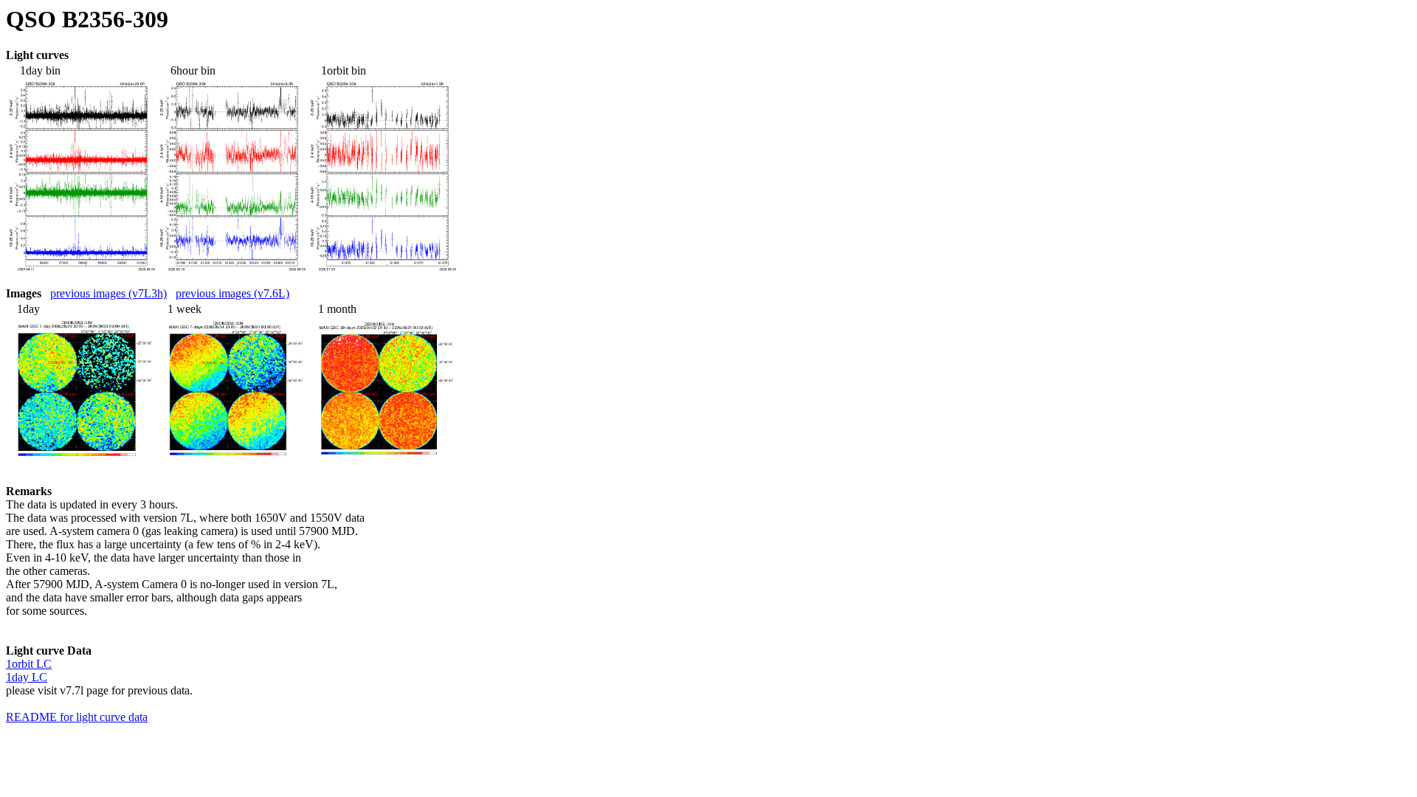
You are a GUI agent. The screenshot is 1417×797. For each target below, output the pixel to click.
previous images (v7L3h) (108, 293)
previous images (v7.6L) (232, 293)
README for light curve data (77, 717)
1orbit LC (29, 664)
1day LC (26, 677)
